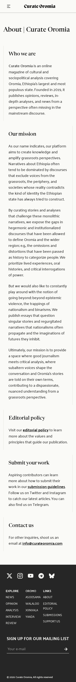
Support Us (51, 621)
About (47, 596)
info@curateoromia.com (42, 543)
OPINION (12, 603)
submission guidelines (46, 486)
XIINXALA (32, 609)
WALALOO (32, 603)
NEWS (10, 596)
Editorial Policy (50, 606)
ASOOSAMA (33, 596)
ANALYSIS (12, 609)
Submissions (52, 614)
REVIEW (11, 622)
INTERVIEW (13, 616)
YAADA (30, 616)
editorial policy (36, 429)
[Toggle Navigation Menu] (8, 6)
